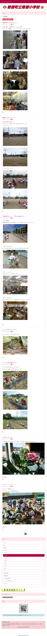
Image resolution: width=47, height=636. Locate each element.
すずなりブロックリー (7, 437)
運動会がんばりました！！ (9, 117)
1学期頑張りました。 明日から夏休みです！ (13, 216)
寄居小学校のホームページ (9, 1)
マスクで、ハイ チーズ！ (8, 484)
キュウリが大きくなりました (9, 329)
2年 (13, 24)
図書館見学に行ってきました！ (10, 22)
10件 (11, 19)
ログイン (44, 1)
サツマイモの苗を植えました (9, 362)
